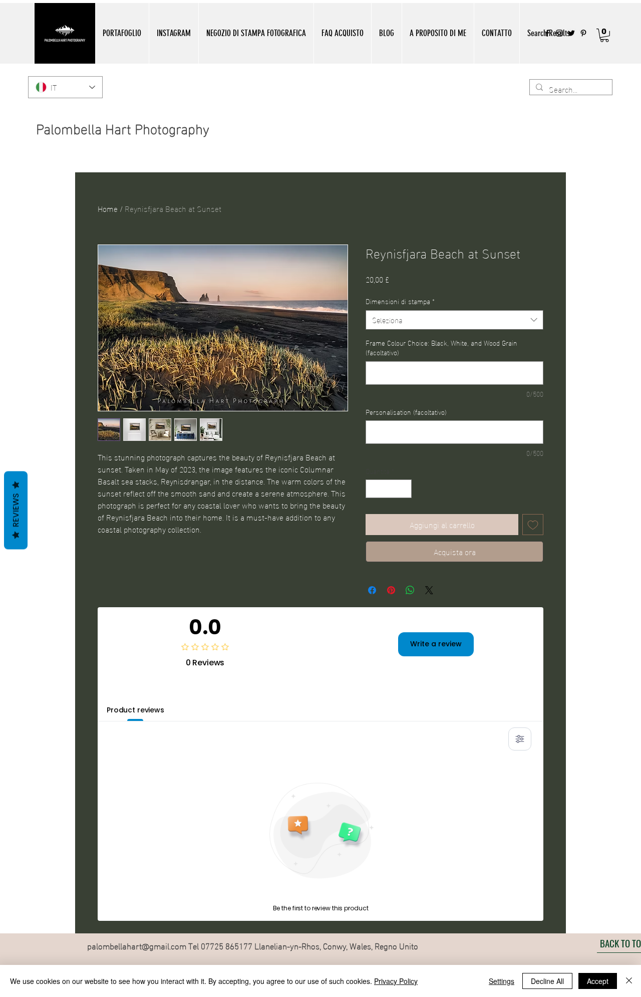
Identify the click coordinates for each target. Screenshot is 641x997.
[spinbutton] (389, 488)
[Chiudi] (629, 981)
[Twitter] (571, 33)
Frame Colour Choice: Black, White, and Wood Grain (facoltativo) (441, 347)
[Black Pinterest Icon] (583, 33)
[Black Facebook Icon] (547, 33)
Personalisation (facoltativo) (406, 412)
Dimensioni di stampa (400, 301)
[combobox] (454, 320)
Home (108, 208)
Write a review (436, 644)
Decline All (547, 981)
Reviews (16, 510)
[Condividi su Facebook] (372, 590)
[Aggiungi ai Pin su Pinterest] (391, 590)
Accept (597, 981)
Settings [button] (501, 981)
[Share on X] (429, 590)
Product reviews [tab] (135, 710)
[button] (122, 33)
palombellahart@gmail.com (136, 945)
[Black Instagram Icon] (559, 33)
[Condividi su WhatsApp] (410, 590)
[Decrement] (373, 488)
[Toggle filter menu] (519, 739)
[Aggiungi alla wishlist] (532, 524)
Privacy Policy (396, 981)
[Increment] (404, 488)
